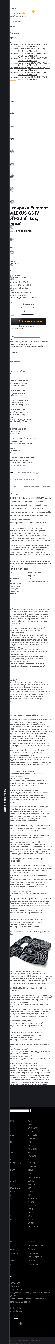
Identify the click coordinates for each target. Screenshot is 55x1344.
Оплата (31, 1249)
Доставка (32, 1241)
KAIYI (30, 1170)
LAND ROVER (34, 1177)
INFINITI (31, 1159)
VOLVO (31, 1219)
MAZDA (31, 1184)
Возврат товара (10, 1253)
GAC (30, 1145)
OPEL (30, 1195)
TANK (30, 1209)
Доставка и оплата (24, 479)
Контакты (32, 1260)
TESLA (31, 1212)
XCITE (31, 1223)
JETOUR (32, 1167)
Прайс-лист (33, 1253)
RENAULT (32, 1202)
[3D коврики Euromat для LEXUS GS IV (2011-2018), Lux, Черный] (10, 85)
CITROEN (32, 1135)
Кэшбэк (46, 486)
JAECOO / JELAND (12, 1163)
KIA (29, 1174)
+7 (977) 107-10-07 (12, 1308)
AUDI (30, 1121)
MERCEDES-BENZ (12, 1188)
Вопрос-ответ (10, 486)
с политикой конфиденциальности (18, 345)
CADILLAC (33, 1128)
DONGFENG (33, 1138)
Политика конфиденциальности (15, 1343)
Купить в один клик (27, 326)
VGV (30, 1216)
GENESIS (32, 1149)
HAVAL (31, 1152)
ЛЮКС (19, 14)
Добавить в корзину (30, 321)
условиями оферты (37, 346)
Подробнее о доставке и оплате (20, 297)
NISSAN (31, 1191)
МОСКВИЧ (33, 1227)
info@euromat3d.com (13, 1311)
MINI (30, 1188)
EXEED (31, 1142)
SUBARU (32, 1205)
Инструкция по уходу (28, 472)
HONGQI (32, 1156)
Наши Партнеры (35, 1257)
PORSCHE (33, 1198)
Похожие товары (30, 486)
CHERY (31, 1131)
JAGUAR (32, 1163)
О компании (33, 1264)
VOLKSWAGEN (10, 1219)
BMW (30, 1124)
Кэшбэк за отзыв (35, 1245)
